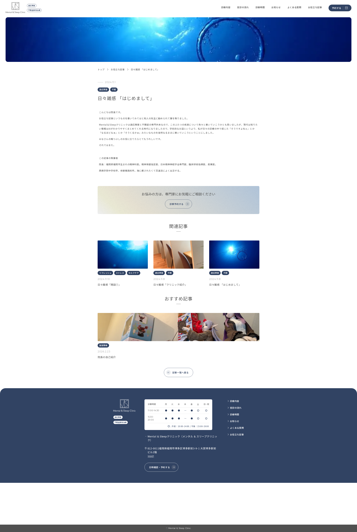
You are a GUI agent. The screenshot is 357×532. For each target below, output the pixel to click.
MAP (151, 456)
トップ (101, 69)
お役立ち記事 (118, 69)
